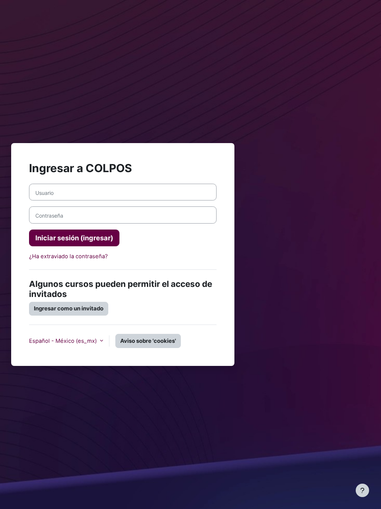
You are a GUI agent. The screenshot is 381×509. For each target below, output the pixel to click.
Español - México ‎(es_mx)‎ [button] (63, 341)
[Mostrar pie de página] (362, 490)
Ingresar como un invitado (68, 308)
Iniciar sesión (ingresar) (74, 238)
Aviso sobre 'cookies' (148, 341)
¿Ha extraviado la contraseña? (68, 256)
